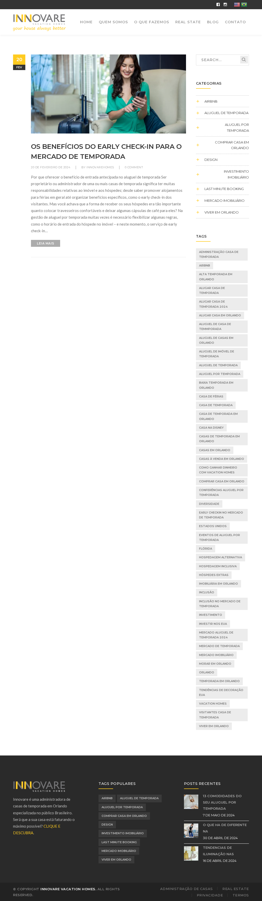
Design (210, 160)
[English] (237, 4)
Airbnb (204, 265)
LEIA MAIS (45, 243)
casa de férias (211, 396)
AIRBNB (210, 101)
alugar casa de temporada (212, 290)
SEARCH (244, 59)
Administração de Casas (186, 889)
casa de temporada (216, 405)
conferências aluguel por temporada (221, 492)
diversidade (209, 504)
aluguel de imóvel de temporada (216, 354)
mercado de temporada (219, 646)
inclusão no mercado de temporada (220, 603)
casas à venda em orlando (221, 459)
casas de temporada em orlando (219, 439)
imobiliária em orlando (218, 583)
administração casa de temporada (218, 254)
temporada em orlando (219, 681)
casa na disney (211, 427)
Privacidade (210, 895)
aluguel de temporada (218, 365)
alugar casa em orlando (220, 315)
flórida (205, 548)
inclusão (206, 592)
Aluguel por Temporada (237, 127)
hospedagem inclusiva (218, 566)
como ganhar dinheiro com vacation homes (218, 470)
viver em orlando (221, 212)
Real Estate (235, 889)
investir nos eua (213, 624)
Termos (241, 895)
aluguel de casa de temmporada (215, 326)
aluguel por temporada (219, 374)
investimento (210, 615)
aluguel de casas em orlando (216, 340)
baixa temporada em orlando (216, 385)
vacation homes (213, 703)
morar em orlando (215, 663)
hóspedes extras (213, 575)
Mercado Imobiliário (224, 200)
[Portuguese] (244, 4)
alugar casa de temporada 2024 (213, 304)
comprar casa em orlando (221, 481)
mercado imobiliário (216, 655)
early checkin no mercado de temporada (221, 515)
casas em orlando (214, 450)
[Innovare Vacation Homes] (39, 22)
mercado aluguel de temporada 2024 (216, 635)
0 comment (134, 167)
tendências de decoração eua (221, 692)
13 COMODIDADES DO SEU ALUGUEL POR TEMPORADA (222, 802)
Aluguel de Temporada (226, 113)
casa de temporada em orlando (218, 416)
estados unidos (213, 526)
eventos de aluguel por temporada (219, 537)
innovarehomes (100, 167)
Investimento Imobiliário (236, 174)
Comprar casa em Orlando (232, 145)
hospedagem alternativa (220, 557)
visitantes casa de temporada (215, 714)
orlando (206, 672)
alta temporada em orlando (215, 276)
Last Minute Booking (224, 189)
